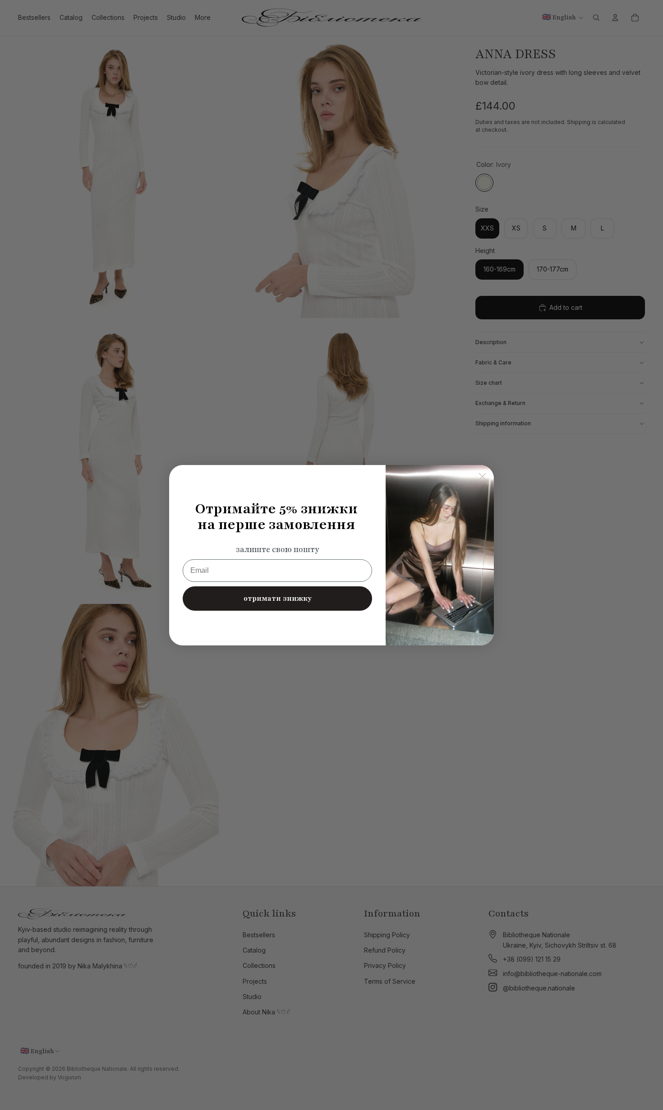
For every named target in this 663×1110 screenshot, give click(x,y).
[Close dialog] (482, 476)
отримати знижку (278, 598)
